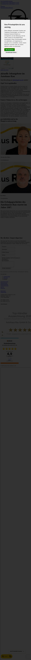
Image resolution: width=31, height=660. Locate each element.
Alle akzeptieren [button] (9, 49)
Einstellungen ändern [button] (11, 52)
